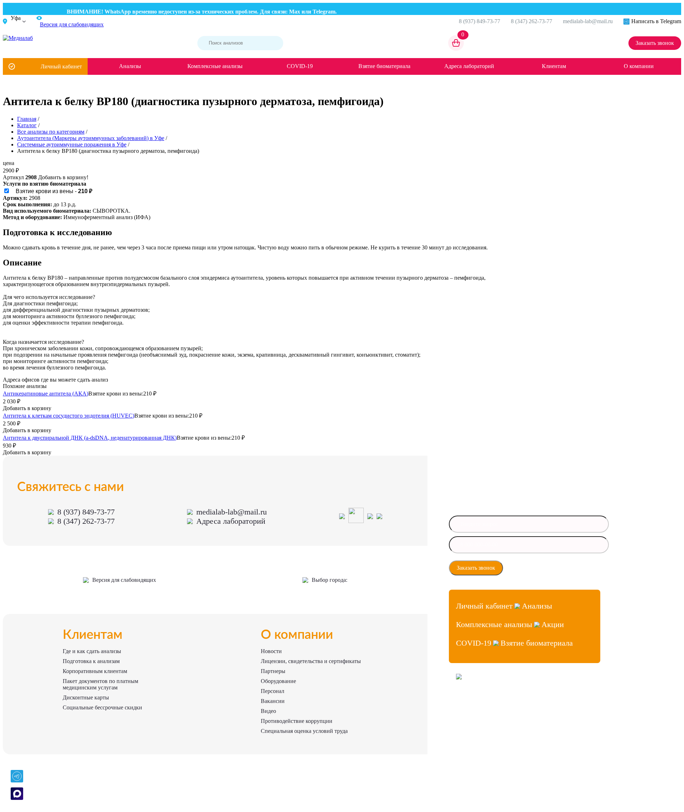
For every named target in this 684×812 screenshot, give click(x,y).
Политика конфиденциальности (487, 727)
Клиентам (554, 66)
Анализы (130, 66)
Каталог (27, 125)
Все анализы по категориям (50, 132)
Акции (553, 624)
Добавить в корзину (27, 408)
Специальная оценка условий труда (304, 731)
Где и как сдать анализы (92, 651)
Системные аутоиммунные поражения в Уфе (71, 144)
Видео (268, 711)
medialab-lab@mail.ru (588, 21)
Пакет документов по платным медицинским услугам (100, 684)
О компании (639, 66)
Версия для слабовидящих (124, 580)
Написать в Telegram (656, 21)
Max (285, 12)
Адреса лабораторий (469, 66)
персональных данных (534, 570)
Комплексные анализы (215, 66)
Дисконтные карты (86, 697)
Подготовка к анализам (91, 661)
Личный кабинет (61, 66)
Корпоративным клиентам (95, 671)
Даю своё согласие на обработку (543, 568)
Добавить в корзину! (63, 177)
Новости (271, 651)
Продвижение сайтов (477, 715)
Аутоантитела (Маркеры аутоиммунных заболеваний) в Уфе (90, 138)
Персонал (272, 691)
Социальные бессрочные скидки (102, 707)
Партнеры (273, 671)
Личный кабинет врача (479, 702)
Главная (26, 119)
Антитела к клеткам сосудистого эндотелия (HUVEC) (68, 416)
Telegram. (315, 12)
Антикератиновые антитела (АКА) (45, 394)
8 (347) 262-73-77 (531, 21)
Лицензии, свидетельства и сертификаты (311, 661)
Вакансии (273, 701)
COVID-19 (300, 66)
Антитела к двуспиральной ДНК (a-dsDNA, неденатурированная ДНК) (90, 438)
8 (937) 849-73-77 (479, 21)
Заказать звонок (655, 43)
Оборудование (278, 681)
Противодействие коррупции (296, 721)
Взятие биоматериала (384, 66)
